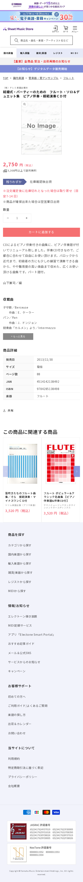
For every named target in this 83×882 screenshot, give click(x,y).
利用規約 (14, 759)
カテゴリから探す (20, 545)
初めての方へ (17, 696)
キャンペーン (17, 671)
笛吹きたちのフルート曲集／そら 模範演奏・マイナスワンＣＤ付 (20, 496)
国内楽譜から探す (20, 554)
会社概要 (14, 786)
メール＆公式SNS (19, 653)
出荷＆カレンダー (20, 724)
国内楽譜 (8, 53)
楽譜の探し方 (17, 715)
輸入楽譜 (24, 53)
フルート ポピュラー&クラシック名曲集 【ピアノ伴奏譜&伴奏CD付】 (59, 496)
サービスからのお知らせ (24, 662)
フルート (68, 78)
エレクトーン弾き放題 (22, 616)
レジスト (58, 53)
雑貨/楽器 (41, 53)
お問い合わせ (17, 733)
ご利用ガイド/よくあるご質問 (27, 706)
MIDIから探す (17, 591)
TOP (5, 78)
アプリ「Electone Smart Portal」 (32, 634)
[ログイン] (56, 28)
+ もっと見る (18, 336)
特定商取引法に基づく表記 (25, 768)
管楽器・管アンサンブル (44, 78)
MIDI (75, 53)
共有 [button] (10, 410)
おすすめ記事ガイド (21, 644)
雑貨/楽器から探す (20, 572)
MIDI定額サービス (20, 625)
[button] (75, 28)
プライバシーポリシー (22, 777)
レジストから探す (20, 582)
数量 (6, 209)
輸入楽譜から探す (20, 563)
